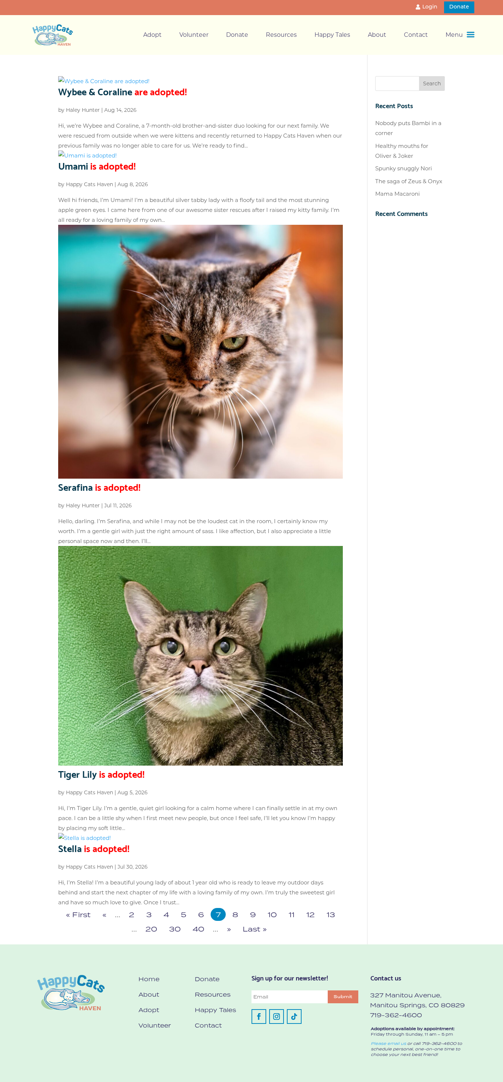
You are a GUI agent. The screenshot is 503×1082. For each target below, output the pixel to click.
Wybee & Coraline (122, 91)
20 (151, 928)
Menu (454, 34)
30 (175, 928)
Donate (459, 7)
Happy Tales (332, 34)
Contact (416, 34)
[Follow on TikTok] (294, 1016)
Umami (97, 165)
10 (272, 914)
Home (148, 979)
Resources (281, 34)
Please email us (388, 1043)
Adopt (152, 34)
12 (310, 914)
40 (198, 928)
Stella (93, 848)
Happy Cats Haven (89, 184)
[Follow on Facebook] (259, 1016)
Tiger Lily (101, 773)
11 (292, 914)
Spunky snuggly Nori (403, 168)
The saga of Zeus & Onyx (408, 181)
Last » (255, 928)
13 (331, 914)
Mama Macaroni (397, 193)
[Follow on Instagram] (276, 1016)
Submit (343, 997)
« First (78, 914)
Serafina (99, 486)
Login (429, 7)
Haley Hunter (83, 110)
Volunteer (193, 34)
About (377, 34)
